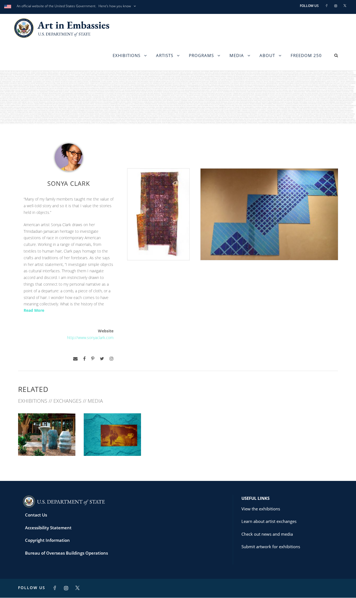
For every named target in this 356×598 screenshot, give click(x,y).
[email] (75, 358)
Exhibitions (126, 55)
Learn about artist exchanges (268, 521)
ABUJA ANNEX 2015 (112, 443)
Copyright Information (47, 540)
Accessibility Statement (48, 527)
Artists (164, 55)
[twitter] (102, 358)
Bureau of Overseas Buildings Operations (66, 553)
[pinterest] (92, 358)
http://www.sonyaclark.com (90, 337)
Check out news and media (267, 534)
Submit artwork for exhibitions (270, 546)
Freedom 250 (306, 55)
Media (236, 55)
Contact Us (36, 515)
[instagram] (111, 358)
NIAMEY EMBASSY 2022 (47, 443)
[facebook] (84, 358)
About (267, 55)
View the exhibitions (260, 508)
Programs (201, 55)
